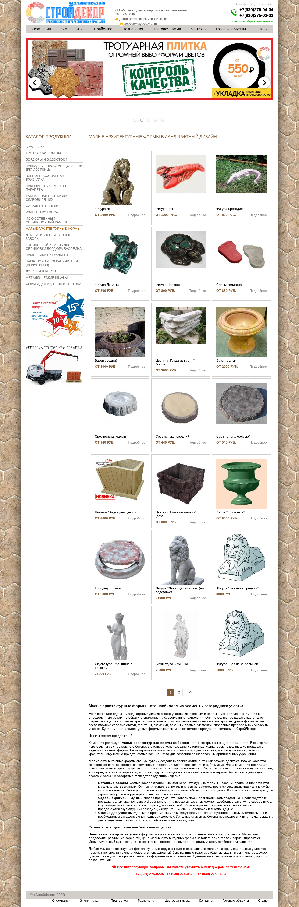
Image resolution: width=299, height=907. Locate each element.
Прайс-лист (104, 29)
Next (264, 82)
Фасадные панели (42, 206)
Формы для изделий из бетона (53, 284)
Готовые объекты (231, 29)
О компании (40, 29)
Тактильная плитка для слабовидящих (47, 197)
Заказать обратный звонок (252, 21)
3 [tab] (149, 120)
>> (190, 692)
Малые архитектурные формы (53, 228)
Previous (35, 82)
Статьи (261, 29)
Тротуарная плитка (43, 153)
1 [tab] (135, 120)
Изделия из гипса (42, 212)
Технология (133, 29)
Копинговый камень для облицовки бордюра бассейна (54, 247)
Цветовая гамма (167, 29)
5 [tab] (163, 120)
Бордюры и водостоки (46, 159)
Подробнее (136, 215)
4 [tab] (156, 120)
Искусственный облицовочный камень (47, 220)
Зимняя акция (72, 29)
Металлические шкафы (47, 277)
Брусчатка (35, 147)
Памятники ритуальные (47, 255)
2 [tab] (142, 120)
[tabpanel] (149, 69)
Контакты (198, 29)
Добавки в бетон (41, 271)
